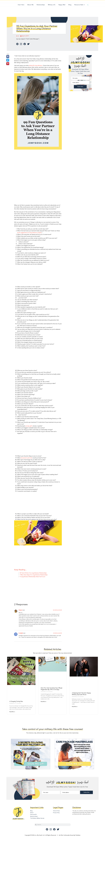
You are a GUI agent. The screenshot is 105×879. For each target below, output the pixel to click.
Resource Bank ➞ (79, 4)
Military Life (51, 4)
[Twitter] (28, 44)
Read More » (12, 711)
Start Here (21, 4)
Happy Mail (61, 4)
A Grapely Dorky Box (16, 701)
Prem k (20, 610)
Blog (69, 4)
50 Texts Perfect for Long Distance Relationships (33, 573)
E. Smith (21, 633)
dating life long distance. (36, 65)
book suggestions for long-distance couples (29, 232)
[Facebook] (25, 44)
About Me (30, 4)
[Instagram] (21, 44)
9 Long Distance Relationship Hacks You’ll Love (32, 576)
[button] (88, 5)
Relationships (41, 4)
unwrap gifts (29, 426)
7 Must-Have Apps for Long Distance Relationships (34, 575)
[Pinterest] (17, 44)
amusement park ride (26, 458)
